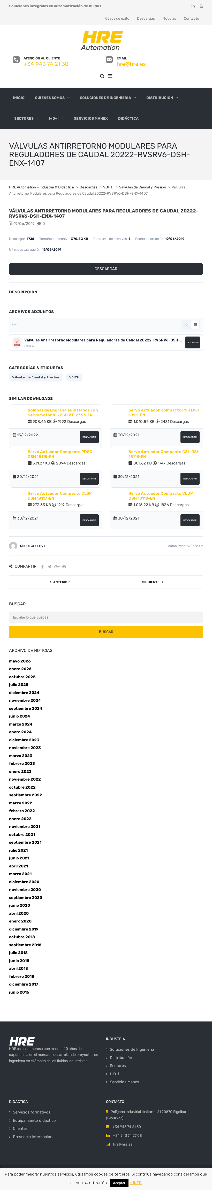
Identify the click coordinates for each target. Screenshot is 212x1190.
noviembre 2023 (25, 747)
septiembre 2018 (25, 945)
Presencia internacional (34, 1136)
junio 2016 (19, 992)
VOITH (74, 377)
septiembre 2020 (25, 897)
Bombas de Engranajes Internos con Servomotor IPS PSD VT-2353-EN (63, 413)
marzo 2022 (20, 803)
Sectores (24, 118)
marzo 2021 (20, 874)
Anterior (61, 582)
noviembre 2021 (24, 826)
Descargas (146, 18)
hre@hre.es (131, 63)
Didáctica (128, 118)
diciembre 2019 (24, 929)
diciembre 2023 (24, 740)
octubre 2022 (22, 787)
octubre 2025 (22, 677)
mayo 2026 (20, 661)
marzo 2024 (20, 724)
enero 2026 (20, 669)
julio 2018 (18, 952)
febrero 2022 (22, 810)
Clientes (20, 1128)
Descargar (106, 268)
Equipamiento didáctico (34, 1120)
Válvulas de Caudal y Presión (35, 377)
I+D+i (54, 118)
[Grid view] (186, 325)
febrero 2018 (21, 976)
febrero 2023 (22, 763)
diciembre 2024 (24, 692)
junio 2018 (19, 960)
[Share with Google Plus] (56, 566)
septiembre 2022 (25, 795)
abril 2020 (19, 913)
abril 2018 (18, 968)
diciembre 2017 (23, 984)
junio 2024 (19, 716)
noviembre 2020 (25, 889)
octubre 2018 (22, 937)
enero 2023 (20, 771)
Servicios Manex (91, 118)
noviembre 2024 (25, 700)
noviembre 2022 (25, 779)
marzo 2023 (20, 755)
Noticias (169, 18)
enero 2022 (20, 819)
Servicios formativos (31, 1112)
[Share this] (42, 566)
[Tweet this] (49, 566)
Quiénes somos (50, 98)
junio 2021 (19, 858)
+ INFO (136, 1182)
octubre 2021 (22, 834)
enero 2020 (20, 921)
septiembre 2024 (25, 708)
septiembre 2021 (25, 842)
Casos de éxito (117, 18)
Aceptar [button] (119, 1183)
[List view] (195, 325)
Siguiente (151, 582)
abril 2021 (18, 866)
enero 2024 (20, 732)
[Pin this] (64, 566)
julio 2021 (18, 850)
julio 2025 (18, 684)
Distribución (159, 98)
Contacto (191, 18)
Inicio (19, 98)
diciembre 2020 (24, 882)
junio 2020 (19, 905)
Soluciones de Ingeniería (105, 98)
